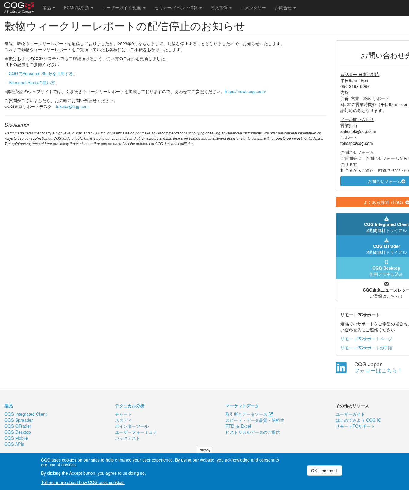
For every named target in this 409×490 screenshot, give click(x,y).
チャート (123, 414)
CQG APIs (14, 444)
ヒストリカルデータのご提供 (252, 432)
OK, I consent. (324, 471)
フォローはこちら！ (378, 370)
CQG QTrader (17, 426)
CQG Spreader (18, 420)
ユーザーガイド (350, 414)
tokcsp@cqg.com (72, 106)
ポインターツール (132, 426)
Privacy (204, 449)
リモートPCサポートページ (366, 339)
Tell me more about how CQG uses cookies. (83, 482)
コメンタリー (253, 7)
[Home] (21, 7)
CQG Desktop (17, 432)
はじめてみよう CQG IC (358, 420)
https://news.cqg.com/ (245, 91)
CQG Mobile (16, 438)
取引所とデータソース (247, 414)
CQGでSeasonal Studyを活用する (41, 73)
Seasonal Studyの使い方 (32, 82)
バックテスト (127, 438)
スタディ (123, 420)
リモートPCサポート (355, 426)
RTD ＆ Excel (238, 426)
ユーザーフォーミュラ (136, 432)
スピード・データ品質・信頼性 (254, 420)
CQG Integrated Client (25, 414)
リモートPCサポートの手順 (366, 348)
